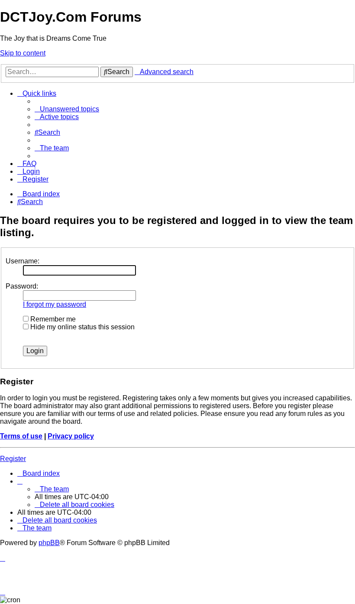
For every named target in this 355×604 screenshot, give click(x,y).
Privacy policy (71, 436)
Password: (22, 286)
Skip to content (22, 53)
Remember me (52, 319)
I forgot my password (54, 304)
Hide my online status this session (82, 327)
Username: (22, 261)
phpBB (49, 542)
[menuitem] (67, 109)
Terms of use (21, 436)
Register (13, 458)
